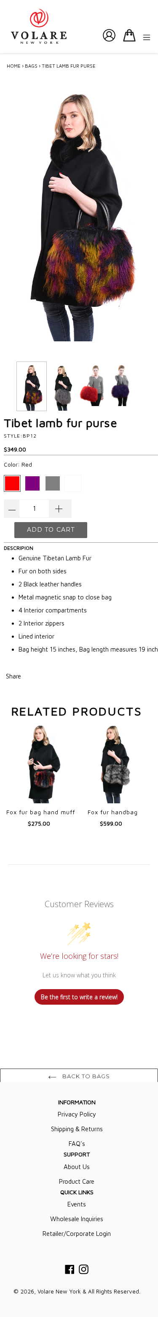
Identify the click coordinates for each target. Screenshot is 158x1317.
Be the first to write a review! (79, 997)
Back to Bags (85, 1076)
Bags (31, 66)
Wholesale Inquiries (76, 1218)
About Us (77, 1166)
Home (14, 66)
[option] (31, 386)
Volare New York (59, 1291)
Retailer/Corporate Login (77, 1233)
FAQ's (77, 1143)
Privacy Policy (77, 1114)
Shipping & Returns (77, 1128)
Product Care (76, 1181)
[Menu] (146, 37)
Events (76, 1204)
